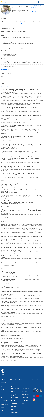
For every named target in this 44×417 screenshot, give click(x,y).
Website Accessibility (5, 400)
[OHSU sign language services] (37, 392)
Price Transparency (14, 395)
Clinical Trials (13, 394)
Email (23, 403)
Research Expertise (14, 412)
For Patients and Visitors (15, 392)
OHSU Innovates (14, 410)
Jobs (1, 397)
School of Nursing (25, 389)
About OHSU (3, 394)
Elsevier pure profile (5, 86)
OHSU (6, 2)
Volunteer (2, 410)
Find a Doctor (13, 389)
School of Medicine (25, 388)
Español (2, 389)
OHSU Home (3, 386)
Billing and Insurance (15, 388)
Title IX (2, 408)
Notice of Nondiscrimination (6, 383)
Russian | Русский (4, 390)
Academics (24, 386)
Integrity (2, 401)
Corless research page (17, 23)
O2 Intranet (24, 402)
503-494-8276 (35, 7)
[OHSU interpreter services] (40, 392)
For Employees (25, 400)
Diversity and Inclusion (5, 403)
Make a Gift (3, 398)
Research (13, 400)
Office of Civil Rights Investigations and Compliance (4, 406)
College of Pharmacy (25, 394)
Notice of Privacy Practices (5, 382)
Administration (14, 403)
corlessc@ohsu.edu (37, 5)
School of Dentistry (25, 391)
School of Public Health (26, 392)
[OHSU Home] (2, 2)
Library (12, 409)
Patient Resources (15, 386)
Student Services (25, 397)
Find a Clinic (13, 391)
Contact (2, 388)
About (12, 402)
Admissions (24, 395)
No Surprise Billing (14, 397)
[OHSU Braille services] (34, 392)
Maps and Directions (4, 395)
